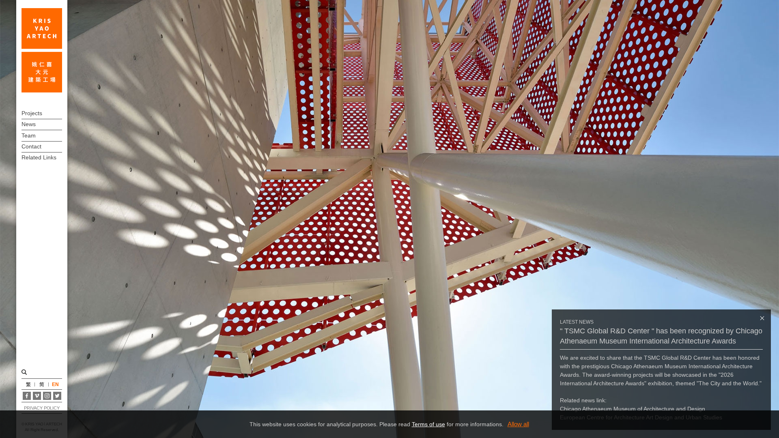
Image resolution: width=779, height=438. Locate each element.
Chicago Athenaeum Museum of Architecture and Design (632, 409)
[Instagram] (47, 396)
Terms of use (428, 424)
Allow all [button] (518, 424)
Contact (31, 146)
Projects (32, 113)
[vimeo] (37, 396)
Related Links (39, 157)
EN (55, 384)
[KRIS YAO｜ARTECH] (42, 50)
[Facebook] (27, 396)
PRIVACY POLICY (41, 408)
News (29, 124)
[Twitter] (57, 396)
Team (29, 135)
